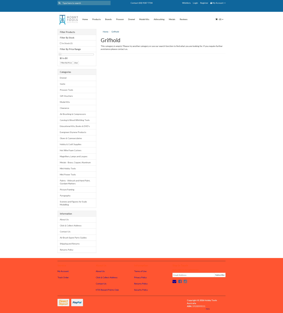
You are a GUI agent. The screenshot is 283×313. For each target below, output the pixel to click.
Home (85, 19)
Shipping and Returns (70, 243)
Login (195, 3)
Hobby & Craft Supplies (70, 144)
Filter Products (67, 32)
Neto (208, 309)
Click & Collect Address (71, 225)
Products (96, 19)
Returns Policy (66, 249)
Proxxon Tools (66, 90)
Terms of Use (140, 271)
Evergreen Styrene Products (73, 132)
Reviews (183, 19)
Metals (172, 19)
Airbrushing (159, 19)
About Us (64, 219)
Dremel (131, 19)
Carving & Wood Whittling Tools (75, 120)
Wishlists (186, 3)
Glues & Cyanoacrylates (71, 138)
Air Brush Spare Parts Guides (73, 237)
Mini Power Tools (68, 174)
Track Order (63, 277)
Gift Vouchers (66, 96)
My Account (63, 271)
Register (204, 3)
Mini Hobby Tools (68, 168)
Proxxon (120, 19)
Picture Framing (67, 189)
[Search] (59, 3)
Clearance (64, 108)
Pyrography (65, 195)
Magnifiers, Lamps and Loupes (73, 156)
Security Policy (141, 290)
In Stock (67, 43)
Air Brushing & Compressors (73, 114)
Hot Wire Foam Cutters (70, 150)
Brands (108, 19)
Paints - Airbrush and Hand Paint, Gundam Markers (75, 182)
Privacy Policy (140, 277)
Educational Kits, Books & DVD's (75, 126)
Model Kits (144, 19)
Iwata (62, 84)
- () (219, 19)
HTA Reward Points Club (107, 290)
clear (76, 63)
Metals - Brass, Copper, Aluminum (75, 162)
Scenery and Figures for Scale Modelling (73, 203)
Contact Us (65, 231)
